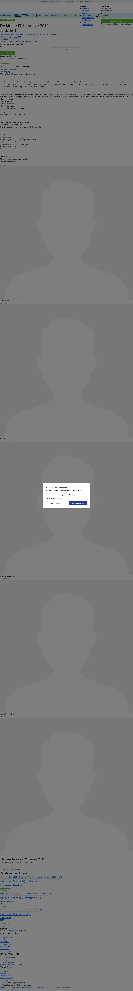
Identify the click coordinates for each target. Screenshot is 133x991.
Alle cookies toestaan (78, 503)
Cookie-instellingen (54, 503)
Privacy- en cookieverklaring (54, 498)
